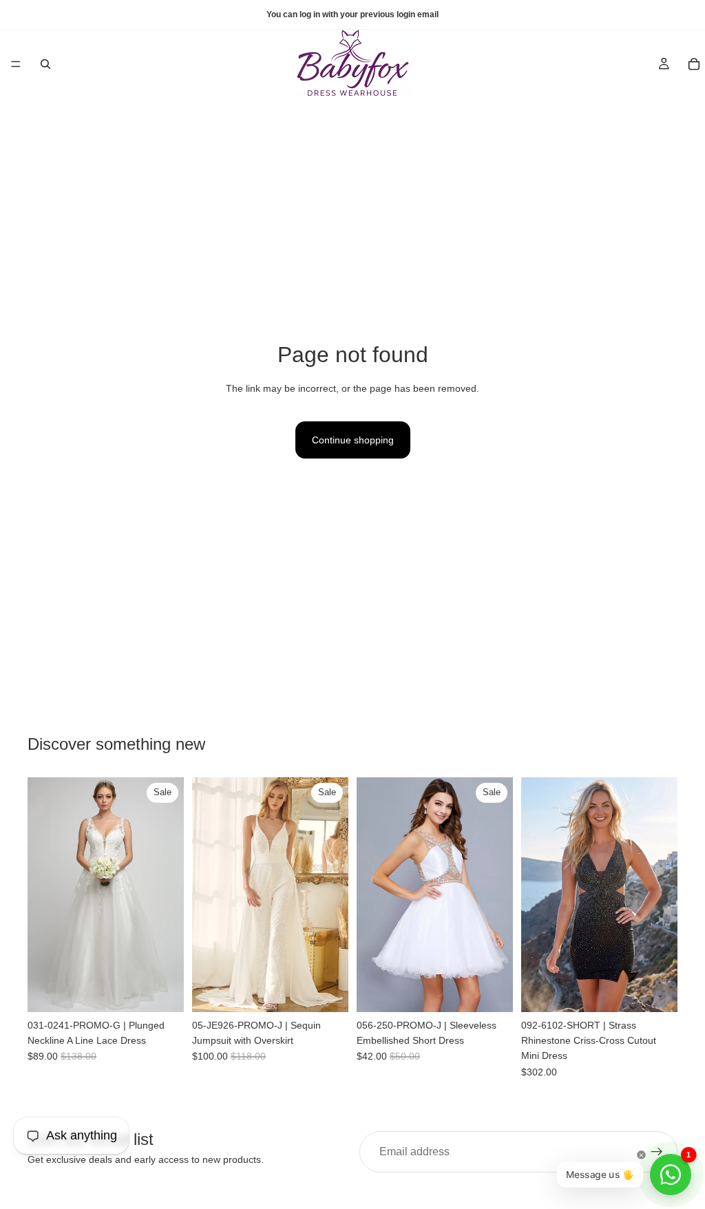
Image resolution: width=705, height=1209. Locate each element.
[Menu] (16, 64)
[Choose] (162, 990)
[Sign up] (656, 1151)
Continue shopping (353, 439)
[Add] (327, 990)
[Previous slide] (43, 894)
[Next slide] (169, 894)
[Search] (45, 64)
